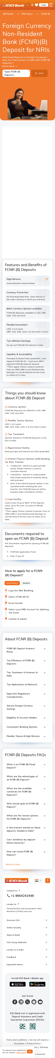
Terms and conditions (16, 1040)
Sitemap (44, 1047)
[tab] (12, 583)
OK (29, 1051)
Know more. (22, 1053)
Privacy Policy (33, 1043)
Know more (8, 66)
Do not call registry (39, 1040)
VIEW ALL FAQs (13, 864)
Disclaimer (19, 1043)
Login (43, 5)
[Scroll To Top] (47, 880)
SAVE (41, 73)
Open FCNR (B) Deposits (12, 73)
